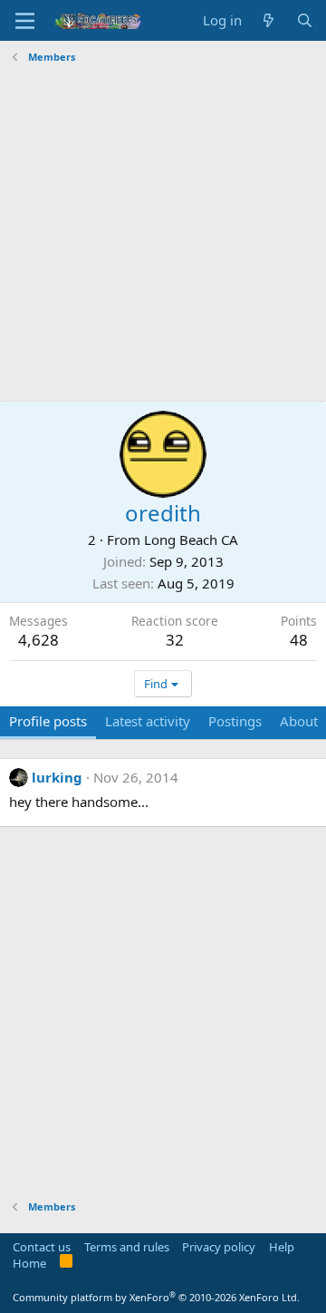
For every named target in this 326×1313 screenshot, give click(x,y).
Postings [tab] (235, 721)
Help (281, 1247)
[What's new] (268, 20)
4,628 (38, 639)
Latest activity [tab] (147, 721)
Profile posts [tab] (48, 721)
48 (299, 639)
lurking (57, 777)
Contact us (42, 1247)
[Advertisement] (163, 233)
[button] (25, 21)
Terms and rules (126, 1247)
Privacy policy (218, 1247)
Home (29, 1263)
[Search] (304, 20)
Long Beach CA (191, 539)
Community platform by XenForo (156, 1297)
